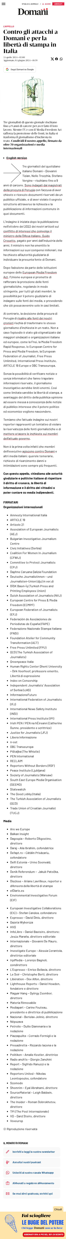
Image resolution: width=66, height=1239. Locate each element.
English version (16, 158)
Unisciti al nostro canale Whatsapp (33, 1172)
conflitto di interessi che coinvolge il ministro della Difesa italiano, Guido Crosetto (27, 235)
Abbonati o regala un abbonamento (33, 1183)
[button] (52, 59)
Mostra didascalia (33, 96)
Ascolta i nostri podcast (27, 1162)
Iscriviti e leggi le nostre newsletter (34, 1151)
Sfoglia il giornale (30, 4)
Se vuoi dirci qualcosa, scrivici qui (33, 1193)
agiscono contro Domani (38, 451)
